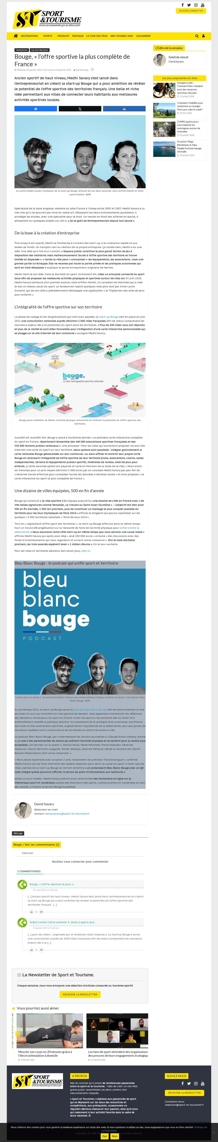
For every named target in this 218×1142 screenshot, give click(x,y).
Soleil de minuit (178, 57)
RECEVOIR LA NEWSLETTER (191, 11)
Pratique (78, 35)
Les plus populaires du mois (179, 78)
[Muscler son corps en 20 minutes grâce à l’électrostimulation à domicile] (45, 1015)
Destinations (29, 35)
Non (114, 1136)
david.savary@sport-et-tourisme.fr (67, 813)
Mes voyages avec (122, 35)
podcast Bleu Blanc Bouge (90, 709)
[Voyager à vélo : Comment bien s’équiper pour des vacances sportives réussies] (165, 82)
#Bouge (18, 833)
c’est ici (85, 550)
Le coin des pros (97, 35)
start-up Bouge (108, 316)
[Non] (213, 1132)
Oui (104, 1136)
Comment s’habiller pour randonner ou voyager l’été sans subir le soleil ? (190, 106)
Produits (63, 35)
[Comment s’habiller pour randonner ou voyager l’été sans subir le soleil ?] (165, 103)
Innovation (21, 50)
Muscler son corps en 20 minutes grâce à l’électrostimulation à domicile (40, 1053)
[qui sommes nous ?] (90, 1115)
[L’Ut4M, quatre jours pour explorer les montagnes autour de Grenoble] (165, 121)
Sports (47, 35)
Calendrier (143, 35)
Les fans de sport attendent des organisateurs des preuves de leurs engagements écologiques (114, 1053)
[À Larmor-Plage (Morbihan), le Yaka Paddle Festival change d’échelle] (165, 141)
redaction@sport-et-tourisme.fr (184, 1104)
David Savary (82, 70)
